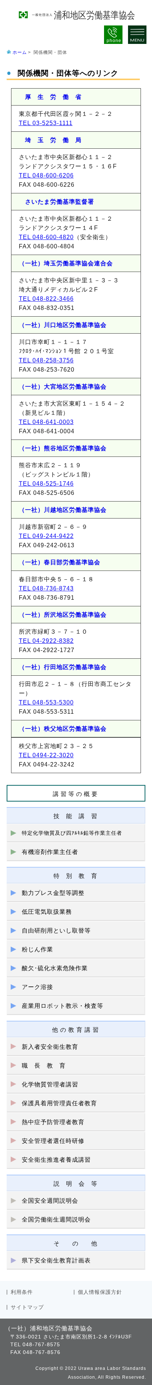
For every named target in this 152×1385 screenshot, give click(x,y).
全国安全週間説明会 (50, 1201)
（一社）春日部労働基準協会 (59, 562)
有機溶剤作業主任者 (50, 852)
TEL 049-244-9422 (46, 536)
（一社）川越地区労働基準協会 (63, 510)
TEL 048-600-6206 (46, 175)
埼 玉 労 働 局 (50, 140)
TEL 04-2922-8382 (46, 641)
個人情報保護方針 (100, 1292)
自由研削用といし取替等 (56, 930)
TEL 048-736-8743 (46, 588)
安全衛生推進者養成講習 (56, 1160)
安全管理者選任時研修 (53, 1141)
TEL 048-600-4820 (46, 237)
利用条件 (22, 1292)
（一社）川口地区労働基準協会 (63, 325)
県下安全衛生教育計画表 (56, 1260)
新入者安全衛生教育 (50, 1047)
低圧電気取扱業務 (47, 912)
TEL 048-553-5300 (46, 702)
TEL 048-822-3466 (46, 299)
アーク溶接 (37, 987)
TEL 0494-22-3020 (46, 755)
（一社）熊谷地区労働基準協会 (63, 448)
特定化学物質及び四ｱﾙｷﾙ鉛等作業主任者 (72, 833)
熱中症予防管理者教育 (53, 1122)
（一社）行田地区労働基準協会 (63, 667)
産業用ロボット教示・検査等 (62, 1006)
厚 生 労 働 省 (50, 97)
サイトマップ (27, 1307)
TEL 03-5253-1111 (46, 123)
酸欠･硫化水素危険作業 (55, 968)
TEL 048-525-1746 (46, 483)
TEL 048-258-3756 (46, 360)
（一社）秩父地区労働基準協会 (63, 729)
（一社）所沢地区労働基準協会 (63, 614)
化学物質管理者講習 (50, 1084)
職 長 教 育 (44, 1065)
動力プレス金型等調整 (53, 893)
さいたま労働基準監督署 (56, 202)
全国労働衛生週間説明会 (56, 1219)
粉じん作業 (37, 949)
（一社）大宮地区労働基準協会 (63, 386)
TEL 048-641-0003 (46, 422)
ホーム (20, 52)
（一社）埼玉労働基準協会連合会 (66, 263)
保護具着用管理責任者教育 (59, 1103)
